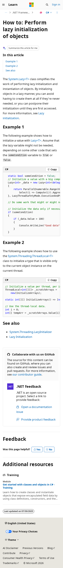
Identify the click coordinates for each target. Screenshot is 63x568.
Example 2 (12, 66)
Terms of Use (46, 558)
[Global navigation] (3, 5)
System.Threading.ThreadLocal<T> (30, 256)
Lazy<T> (36, 140)
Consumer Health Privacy (17, 558)
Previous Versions (33, 548)
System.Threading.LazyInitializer (30, 332)
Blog (50, 548)
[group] (31, 204)
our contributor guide (26, 374)
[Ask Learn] (41, 12)
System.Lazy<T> (18, 79)
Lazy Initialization (20, 337)
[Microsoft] (31, 4)
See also (10, 70)
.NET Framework (21, 12)
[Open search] (47, 5)
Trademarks (10, 563)
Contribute (9, 553)
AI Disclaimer (10, 548)
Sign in (56, 4)
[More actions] (57, 12)
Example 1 (12, 61)
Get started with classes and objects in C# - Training (29, 486)
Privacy (24, 553)
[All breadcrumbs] (6, 12)
